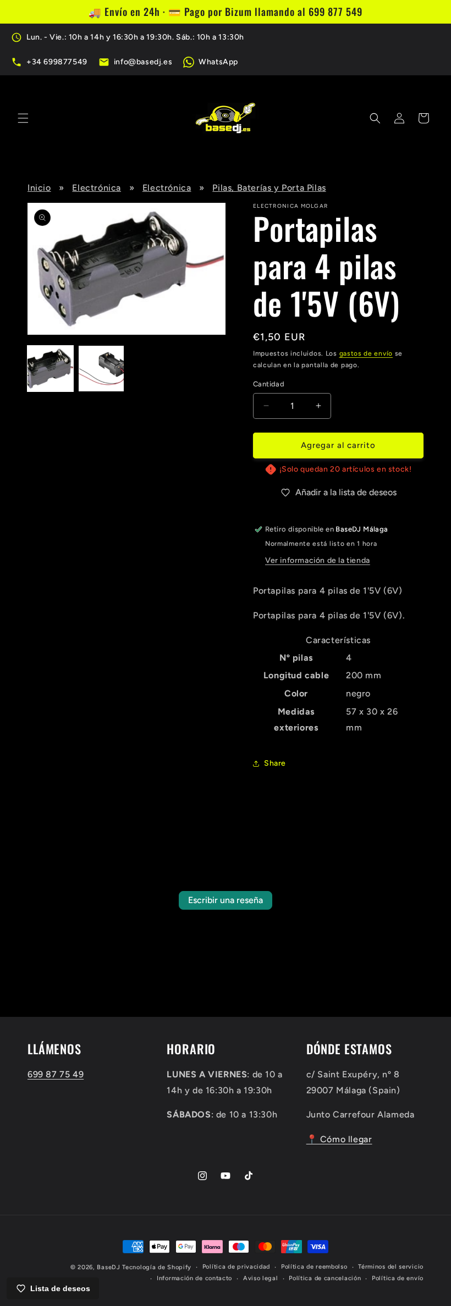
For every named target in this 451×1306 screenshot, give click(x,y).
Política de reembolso (314, 1266)
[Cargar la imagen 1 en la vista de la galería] (50, 368)
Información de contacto (194, 1278)
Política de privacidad (236, 1266)
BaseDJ (108, 1267)
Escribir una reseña (225, 900)
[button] (23, 118)
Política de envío (398, 1278)
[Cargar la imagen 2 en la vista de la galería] (101, 368)
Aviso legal (260, 1278)
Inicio (39, 187)
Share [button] (275, 763)
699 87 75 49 (56, 1074)
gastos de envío (366, 353)
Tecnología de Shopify (156, 1267)
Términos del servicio (391, 1266)
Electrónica (96, 187)
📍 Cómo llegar (339, 1139)
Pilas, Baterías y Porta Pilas (269, 187)
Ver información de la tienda (317, 560)
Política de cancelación (325, 1278)
